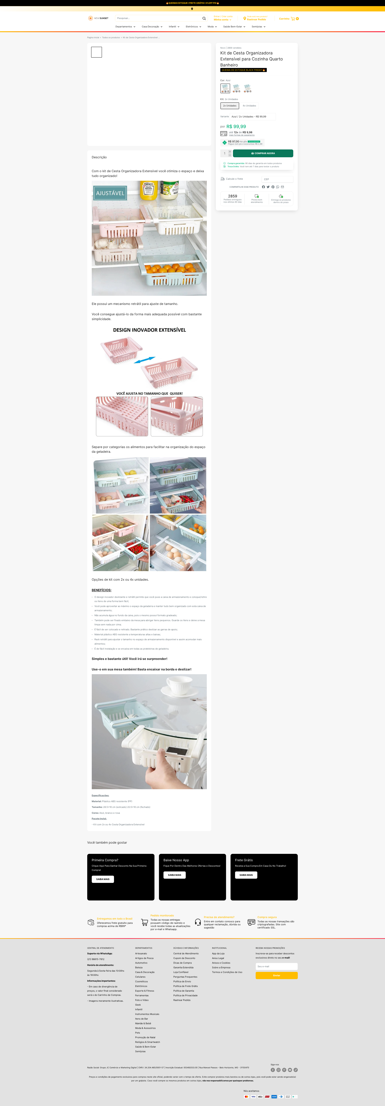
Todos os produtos (111, 37)
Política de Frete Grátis (185, 986)
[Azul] (225, 88)
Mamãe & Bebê (143, 1023)
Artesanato (141, 953)
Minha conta (221, 19)
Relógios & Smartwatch (147, 1042)
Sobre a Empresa (221, 967)
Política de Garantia (183, 990)
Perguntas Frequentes (185, 976)
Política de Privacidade (185, 995)
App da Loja (218, 953)
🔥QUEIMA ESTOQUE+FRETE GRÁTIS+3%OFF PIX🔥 (192, 3)
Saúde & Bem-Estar (145, 1046)
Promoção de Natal (145, 1037)
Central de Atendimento (186, 953)
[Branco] (247, 88)
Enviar (276, 975)
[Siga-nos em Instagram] (278, 1070)
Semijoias (257, 26)
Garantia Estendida (183, 967)
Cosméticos (141, 981)
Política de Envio (182, 981)
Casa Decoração (150, 26)
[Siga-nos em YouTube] (290, 1070)
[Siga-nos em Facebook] (273, 1070)
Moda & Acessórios (145, 1028)
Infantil (172, 26)
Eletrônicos (192, 26)
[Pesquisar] (204, 18)
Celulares (140, 976)
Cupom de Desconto (184, 958)
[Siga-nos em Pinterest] (284, 1070)
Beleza (138, 967)
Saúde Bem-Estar (232, 26)
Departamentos (124, 26)
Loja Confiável (180, 972)
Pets (137, 1032)
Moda (211, 26)
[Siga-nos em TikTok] (296, 1070)
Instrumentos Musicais (147, 1014)
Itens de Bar (141, 1018)
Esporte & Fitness (144, 990)
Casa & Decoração (145, 972)
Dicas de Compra (182, 962)
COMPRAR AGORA (265, 153)
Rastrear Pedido (182, 1000)
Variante (224, 116)
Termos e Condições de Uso (227, 972)
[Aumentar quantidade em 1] (229, 151)
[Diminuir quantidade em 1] (229, 155)
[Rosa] (236, 88)
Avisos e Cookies (221, 962)
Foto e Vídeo (142, 1000)
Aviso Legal (218, 958)
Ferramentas (142, 995)
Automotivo (141, 962)
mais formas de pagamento (242, 135)
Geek (138, 1004)
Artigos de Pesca (144, 958)
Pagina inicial (93, 37)
